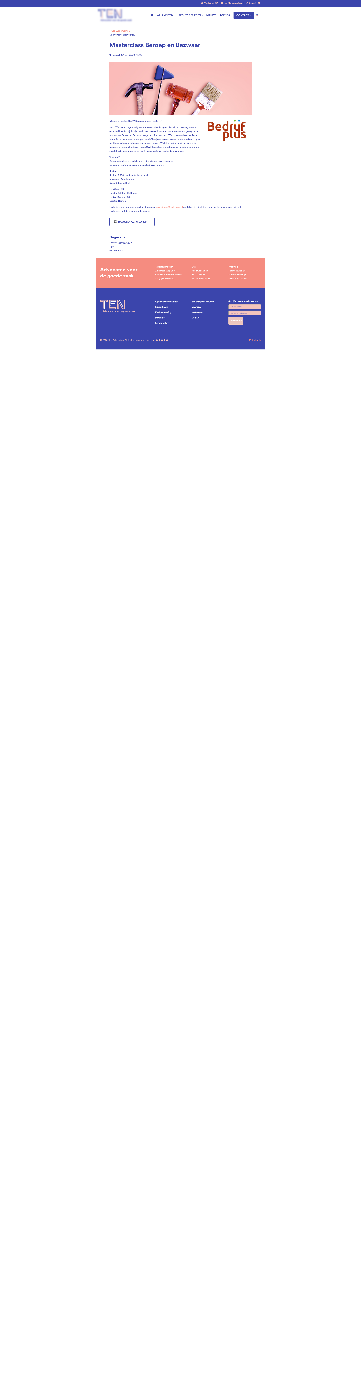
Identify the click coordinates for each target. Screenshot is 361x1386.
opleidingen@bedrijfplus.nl (169, 207)
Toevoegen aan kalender (132, 221)
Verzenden (236, 321)
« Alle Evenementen (119, 31)
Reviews (151, 340)
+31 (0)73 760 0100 (164, 279)
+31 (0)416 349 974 (237, 279)
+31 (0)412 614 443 (201, 279)
